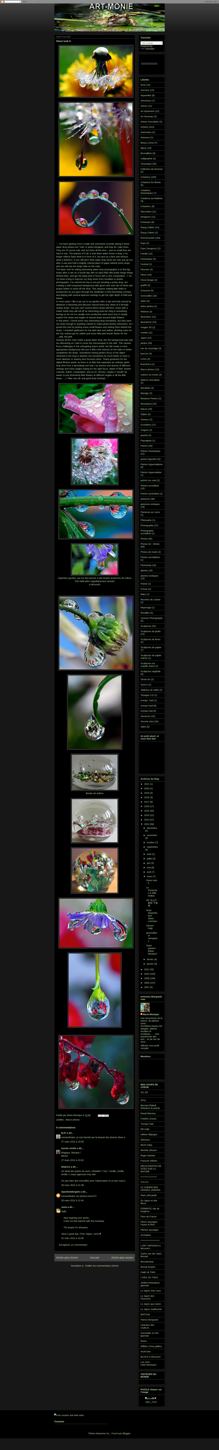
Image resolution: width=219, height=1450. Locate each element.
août (149, 854)
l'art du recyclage (149, 348)
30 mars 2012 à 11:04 (72, 1200)
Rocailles (145, 613)
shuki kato (146, 1351)
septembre (152, 847)
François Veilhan (149, 1160)
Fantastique (146, 259)
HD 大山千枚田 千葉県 (152, 903)
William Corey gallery (151, 1346)
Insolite (144, 332)
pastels (144, 435)
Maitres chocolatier (150, 380)
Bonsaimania (147, 1261)
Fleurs (144, 274)
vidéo (143, 726)
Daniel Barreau (148, 1113)
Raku (143, 594)
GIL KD (144, 1092)
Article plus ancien (122, 1257)
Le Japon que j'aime (151, 1304)
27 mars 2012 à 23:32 (72, 1160)
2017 (147, 802)
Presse (144, 589)
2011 (147, 969)
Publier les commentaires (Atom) (102, 1265)
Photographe (147, 525)
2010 (147, 974)
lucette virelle (68, 1148)
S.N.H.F (145, 1182)
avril (149, 872)
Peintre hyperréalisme (152, 464)
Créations (145, 177)
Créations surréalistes (152, 198)
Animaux (145, 90)
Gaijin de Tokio (148, 1272)
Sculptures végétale (150, 671)
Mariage (145, 393)
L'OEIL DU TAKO (149, 1277)
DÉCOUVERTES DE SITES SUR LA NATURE (151, 1169)
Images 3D (146, 327)
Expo (143, 243)
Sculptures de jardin (151, 631)
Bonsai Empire (148, 1267)
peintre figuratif (148, 459)
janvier (150, 964)
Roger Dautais (148, 1155)
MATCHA (145, 1314)
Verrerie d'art (147, 721)
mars (150, 876)
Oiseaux (145, 419)
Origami (145, 430)
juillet (150, 858)
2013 (147, 819)
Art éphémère (147, 111)
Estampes (146, 222)
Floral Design (147, 280)
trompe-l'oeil (147, 705)
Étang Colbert (147, 232)
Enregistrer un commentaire (73, 1245)
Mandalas (145, 388)
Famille (144, 253)
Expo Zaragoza (148, 248)
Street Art (145, 679)
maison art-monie (149, 374)
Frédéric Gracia (148, 1118)
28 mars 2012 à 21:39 (72, 1185)
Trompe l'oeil (147, 1124)
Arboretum (146, 100)
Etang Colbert (147, 227)
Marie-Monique (151, 1014)
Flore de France (149, 1216)
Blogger (126, 1433)
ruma (64, 1207)
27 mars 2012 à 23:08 (72, 1141)
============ (149, 1177)
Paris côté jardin (149, 1195)
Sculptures (146, 626)
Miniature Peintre (149, 398)
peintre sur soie (148, 480)
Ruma (144, 1341)
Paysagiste (146, 440)
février (150, 959)
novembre (152, 835)
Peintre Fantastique (150, 451)
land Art (144, 353)
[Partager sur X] (103, 1116)
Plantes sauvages (149, 1230)
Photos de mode (149, 552)
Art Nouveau (147, 116)
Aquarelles (146, 95)
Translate (149, 48)
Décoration (146, 211)
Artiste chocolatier (150, 121)
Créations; (146, 206)
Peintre (144, 446)
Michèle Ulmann (149, 1150)
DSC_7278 (151, 1402)
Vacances (145, 716)
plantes (144, 570)
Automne (145, 137)
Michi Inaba (146, 1145)
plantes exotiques (149, 575)
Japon (144, 338)
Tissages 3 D (147, 695)
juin (149, 863)
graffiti (144, 285)
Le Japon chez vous (151, 1290)
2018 (147, 797)
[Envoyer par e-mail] (99, 1116)
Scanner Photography (152, 618)
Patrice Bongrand (149, 1319)
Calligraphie (146, 158)
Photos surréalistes (150, 557)
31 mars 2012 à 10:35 (72, 1238)
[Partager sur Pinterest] (108, 1116)
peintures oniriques (150, 504)
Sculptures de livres (150, 639)
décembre (152, 828)
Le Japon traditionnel (151, 1309)
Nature (144, 409)
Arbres (144, 106)
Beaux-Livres (147, 142)
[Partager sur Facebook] (105, 1116)
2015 (147, 811)
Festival (144, 264)
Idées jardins (147, 306)
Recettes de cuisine (150, 599)
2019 (147, 793)
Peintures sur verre (150, 512)
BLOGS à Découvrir (151, 1357)
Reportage (146, 607)
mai (149, 867)
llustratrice (146, 364)
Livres (144, 359)
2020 (147, 788)
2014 (147, 815)
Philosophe (146, 520)
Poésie (144, 583)
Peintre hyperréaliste (151, 472)
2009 (147, 978)
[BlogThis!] (101, 1116)
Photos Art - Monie (150, 544)
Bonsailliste (146, 153)
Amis (143, 85)
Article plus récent (67, 1257)
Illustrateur (146, 317)
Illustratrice (146, 322)
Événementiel (147, 238)
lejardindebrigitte (70, 1191)
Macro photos (73, 1119)
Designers (146, 217)
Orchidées (146, 425)
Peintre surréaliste (150, 485)
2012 (147, 824)
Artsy (143, 1100)
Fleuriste (145, 269)
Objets (144, 414)
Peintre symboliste (150, 493)
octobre (151, 842)
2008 (147, 983)
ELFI (63, 1133)
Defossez (145, 1139)
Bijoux (144, 148)
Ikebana (145, 311)
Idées (143, 301)
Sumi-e (144, 684)
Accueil (94, 1257)
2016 (147, 806)
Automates (146, 132)
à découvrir (95, 584)
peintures (145, 499)
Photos (144, 538)
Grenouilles (146, 296)
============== (150, 1240)
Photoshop (146, 565)
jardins (144, 343)
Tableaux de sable (150, 690)
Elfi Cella (145, 1129)
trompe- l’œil (147, 700)
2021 (147, 784)
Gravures (145, 290)
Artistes (144, 127)
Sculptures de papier (151, 647)
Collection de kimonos (152, 169)
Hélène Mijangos (149, 1134)
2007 (147, 987)
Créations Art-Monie (151, 182)
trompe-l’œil (147, 711)
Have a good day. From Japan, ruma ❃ (81, 1234)
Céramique (146, 164)
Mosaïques (146, 403)
